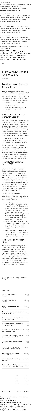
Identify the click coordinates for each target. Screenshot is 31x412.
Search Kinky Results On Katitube (9, 295)
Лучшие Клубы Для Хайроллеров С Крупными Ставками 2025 (13, 336)
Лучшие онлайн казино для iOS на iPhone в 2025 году (12, 318)
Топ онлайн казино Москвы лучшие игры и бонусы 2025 (13, 312)
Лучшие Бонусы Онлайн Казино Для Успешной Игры (12, 342)
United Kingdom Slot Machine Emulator (11, 359)
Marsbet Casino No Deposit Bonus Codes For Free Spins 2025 (12, 347)
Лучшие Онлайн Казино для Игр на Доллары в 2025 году (13, 330)
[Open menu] (3, 64)
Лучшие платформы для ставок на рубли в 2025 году (12, 324)
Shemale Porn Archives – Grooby (9, 300)
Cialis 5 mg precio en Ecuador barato (11, 306)
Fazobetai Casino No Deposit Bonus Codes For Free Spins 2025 (12, 365)
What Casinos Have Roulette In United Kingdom (11, 353)
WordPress (26, 391)
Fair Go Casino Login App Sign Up (8, 278)
